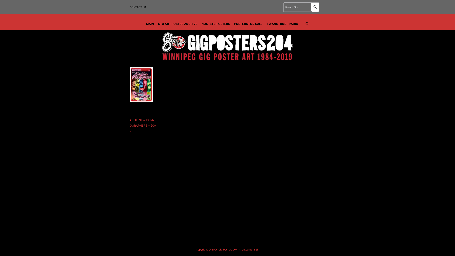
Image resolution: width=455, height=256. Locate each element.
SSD (256, 249)
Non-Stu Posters (216, 24)
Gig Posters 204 (227, 249)
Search (315, 7)
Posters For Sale (248, 24)
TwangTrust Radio (282, 24)
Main (150, 24)
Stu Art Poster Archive (177, 24)
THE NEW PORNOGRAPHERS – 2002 (143, 125)
